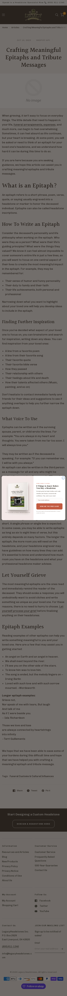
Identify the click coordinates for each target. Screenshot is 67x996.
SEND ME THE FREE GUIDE (49, 506)
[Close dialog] (63, 477)
